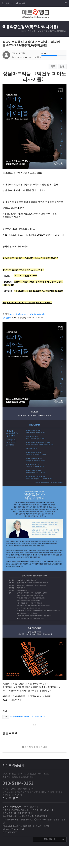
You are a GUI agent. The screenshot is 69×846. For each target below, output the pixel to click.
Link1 (6, 717)
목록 (53, 66)
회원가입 (9, 3)
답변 (62, 66)
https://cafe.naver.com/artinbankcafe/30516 (24, 717)
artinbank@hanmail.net (13, 829)
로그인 (22, 3)
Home (23, 31)
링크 (5, 710)
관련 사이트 (49, 839)
